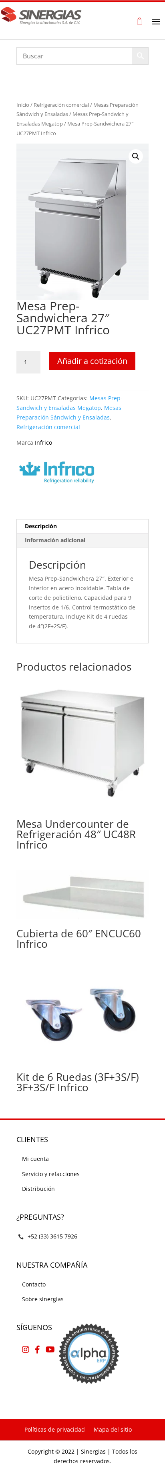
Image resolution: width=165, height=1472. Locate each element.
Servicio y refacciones (51, 1174)
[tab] (82, 526)
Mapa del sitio (113, 1429)
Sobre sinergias (43, 1299)
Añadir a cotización (92, 361)
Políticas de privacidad (54, 1429)
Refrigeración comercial (61, 104)
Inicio (22, 104)
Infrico (43, 442)
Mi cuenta (35, 1158)
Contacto (34, 1284)
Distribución (38, 1188)
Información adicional (55, 540)
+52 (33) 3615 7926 (52, 1236)
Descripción (41, 526)
